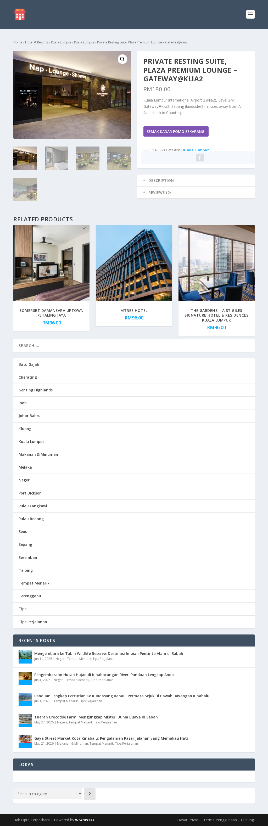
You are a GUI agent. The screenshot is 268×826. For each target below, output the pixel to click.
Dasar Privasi (188, 819)
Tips (22, 608)
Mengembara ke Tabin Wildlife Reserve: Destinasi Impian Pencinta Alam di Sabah (108, 653)
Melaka (25, 467)
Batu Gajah (29, 364)
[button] (122, 59)
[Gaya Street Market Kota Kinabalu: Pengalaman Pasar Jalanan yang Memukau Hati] (25, 741)
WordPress (84, 820)
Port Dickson (30, 493)
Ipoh (23, 402)
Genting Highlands (36, 389)
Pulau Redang (31, 518)
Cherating (28, 377)
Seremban (28, 557)
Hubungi (248, 819)
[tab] (196, 181)
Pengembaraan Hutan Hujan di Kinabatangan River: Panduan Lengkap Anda (104, 674)
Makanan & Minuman (38, 454)
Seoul (24, 531)
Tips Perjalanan (33, 621)
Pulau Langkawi (33, 505)
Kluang (25, 428)
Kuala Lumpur (61, 42)
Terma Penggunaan (220, 819)
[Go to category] (90, 794)
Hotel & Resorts (36, 42)
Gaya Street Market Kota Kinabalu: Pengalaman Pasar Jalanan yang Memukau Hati (111, 738)
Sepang (25, 544)
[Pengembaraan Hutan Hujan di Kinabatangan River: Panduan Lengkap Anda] (25, 678)
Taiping (26, 570)
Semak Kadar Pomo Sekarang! (176, 131)
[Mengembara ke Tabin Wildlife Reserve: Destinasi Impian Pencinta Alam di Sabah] (25, 657)
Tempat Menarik (34, 583)
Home (18, 42)
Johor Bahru (30, 415)
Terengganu (30, 595)
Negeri (25, 479)
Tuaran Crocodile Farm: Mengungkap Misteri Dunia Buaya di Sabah (96, 717)
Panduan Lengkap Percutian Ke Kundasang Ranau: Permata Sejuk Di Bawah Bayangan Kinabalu (121, 695)
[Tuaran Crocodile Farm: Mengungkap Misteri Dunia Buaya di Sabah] (25, 720)
